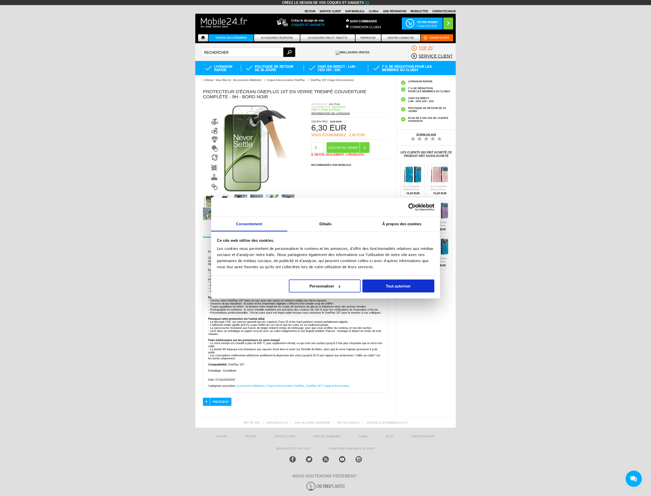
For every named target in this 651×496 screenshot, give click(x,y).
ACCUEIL (222, 436)
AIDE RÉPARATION (394, 11)
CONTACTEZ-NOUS (444, 11)
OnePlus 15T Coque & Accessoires (328, 385)
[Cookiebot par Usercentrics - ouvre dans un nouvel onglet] (412, 207)
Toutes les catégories (231, 38)
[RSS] (325, 459)
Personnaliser (321, 286)
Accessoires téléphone (250, 385)
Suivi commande (363, 21)
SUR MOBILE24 (354, 11)
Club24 (374, 11)
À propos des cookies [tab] (401, 223)
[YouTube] (342, 459)
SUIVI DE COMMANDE (326, 436)
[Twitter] (309, 459)
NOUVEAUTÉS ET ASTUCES (293, 448)
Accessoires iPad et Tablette (327, 38)
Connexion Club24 (365, 27)
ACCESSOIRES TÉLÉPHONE (277, 38)
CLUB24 (363, 436)
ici (367, 3)
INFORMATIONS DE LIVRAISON (330, 113)
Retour (209, 80)
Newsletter (419, 11)
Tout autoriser (398, 286)
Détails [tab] (325, 223)
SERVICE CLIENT (330, 11)
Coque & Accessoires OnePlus (285, 385)
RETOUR (310, 11)
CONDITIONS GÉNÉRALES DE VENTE (352, 448)
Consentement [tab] (249, 223)
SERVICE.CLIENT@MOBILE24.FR (386, 422)
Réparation (368, 38)
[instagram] (359, 459)
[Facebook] (292, 459)
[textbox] (248, 52)
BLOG (389, 436)
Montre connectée (401, 38)
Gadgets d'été (439, 38)
